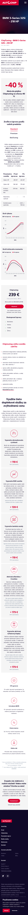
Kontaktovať (14, 801)
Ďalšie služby (5, 839)
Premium (14, 133)
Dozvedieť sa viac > (8, 389)
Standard (14, 129)
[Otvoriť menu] (25, 2)
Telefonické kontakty (6, 871)
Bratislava (3, 853)
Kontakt (3, 845)
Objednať (14, 306)
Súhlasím (6, 910)
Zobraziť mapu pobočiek (14, 805)
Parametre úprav (6, 836)
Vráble (2, 855)
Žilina (16, 855)
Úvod (2, 830)
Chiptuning (4, 833)
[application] (14, 230)
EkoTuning (14, 137)
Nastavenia (14, 910)
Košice (16, 853)
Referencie (4, 842)
